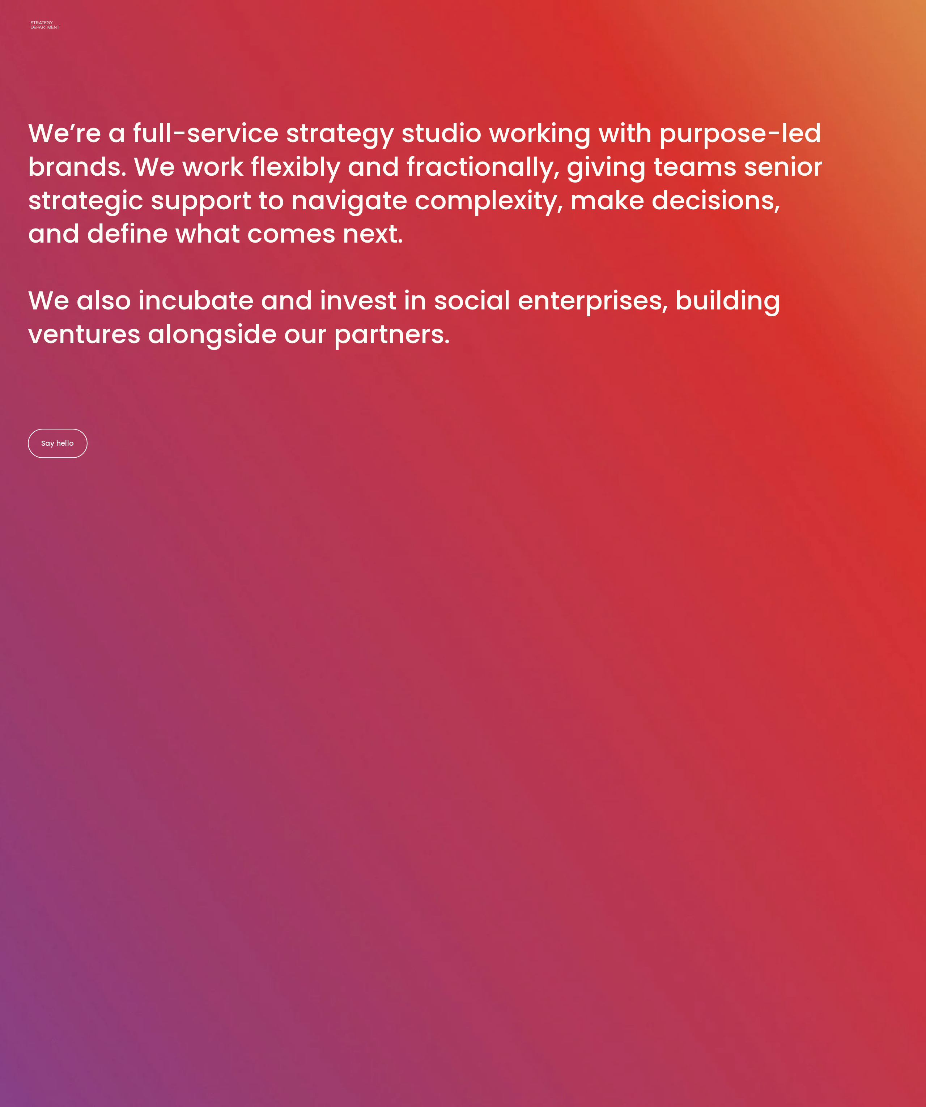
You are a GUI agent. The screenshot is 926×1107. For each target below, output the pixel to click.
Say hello (57, 443)
